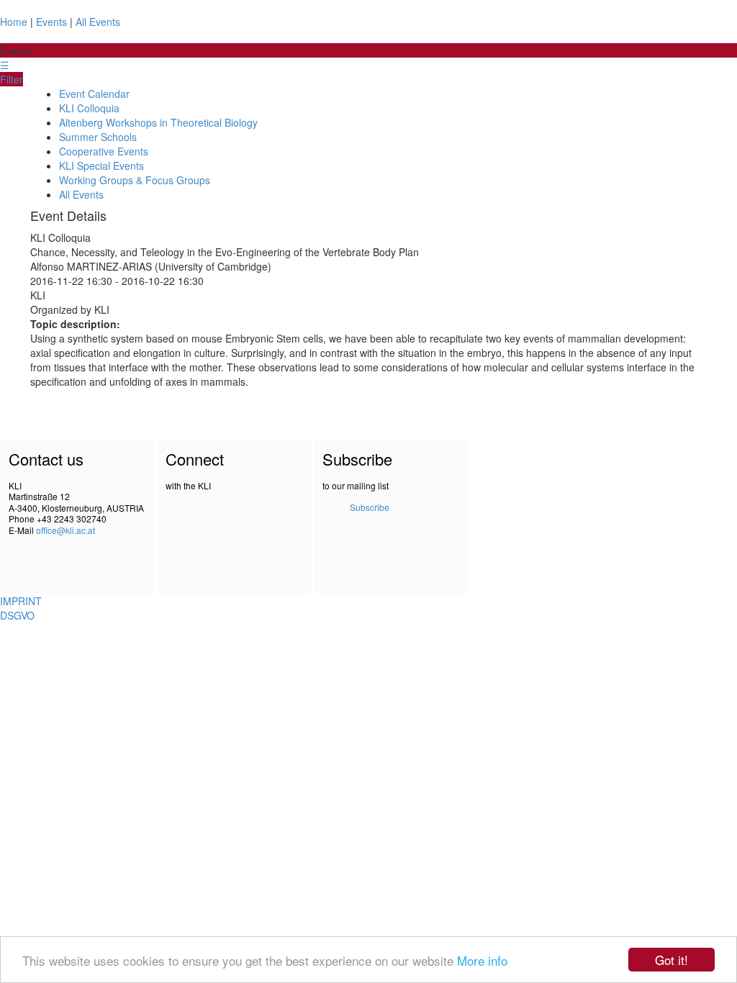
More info (482, 960)
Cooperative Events (103, 151)
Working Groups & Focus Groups (134, 180)
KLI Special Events (101, 165)
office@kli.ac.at (65, 530)
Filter (11, 79)
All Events (98, 21)
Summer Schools (98, 137)
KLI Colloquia (89, 108)
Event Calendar (94, 93)
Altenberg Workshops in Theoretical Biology (158, 122)
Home (13, 21)
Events (51, 21)
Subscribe (369, 507)
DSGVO (17, 615)
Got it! (671, 960)
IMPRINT (21, 601)
